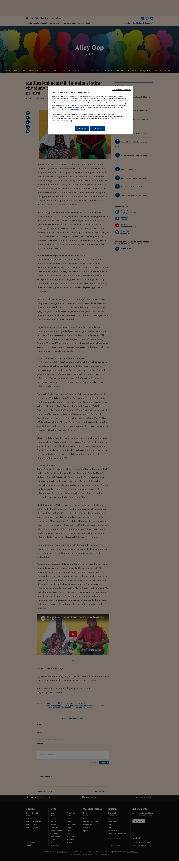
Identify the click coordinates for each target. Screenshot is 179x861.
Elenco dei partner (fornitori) (62, 121)
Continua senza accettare (121, 89)
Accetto (98, 128)
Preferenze (82, 128)
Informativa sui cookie (77, 109)
